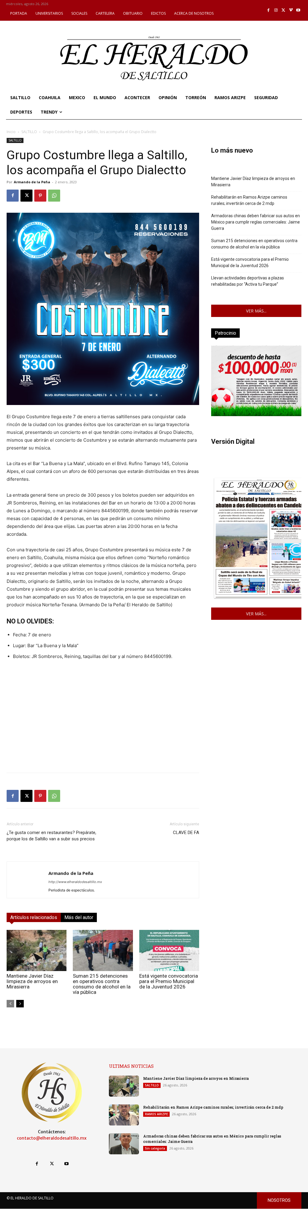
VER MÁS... (256, 311)
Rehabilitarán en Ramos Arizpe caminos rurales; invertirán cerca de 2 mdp (249, 200)
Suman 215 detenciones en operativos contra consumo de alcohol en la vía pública (102, 984)
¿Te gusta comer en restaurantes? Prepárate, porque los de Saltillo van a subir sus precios (51, 839)
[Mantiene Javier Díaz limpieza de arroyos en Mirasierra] (36, 950)
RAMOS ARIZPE (156, 1114)
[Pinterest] (40, 196)
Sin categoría (155, 1148)
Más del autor (78, 917)
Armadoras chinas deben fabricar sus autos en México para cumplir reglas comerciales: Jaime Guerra (255, 222)
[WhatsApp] (54, 196)
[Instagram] (276, 10)
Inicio (11, 131)
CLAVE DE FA (186, 832)
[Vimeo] (291, 10)
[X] (283, 10)
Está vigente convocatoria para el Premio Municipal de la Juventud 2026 (168, 981)
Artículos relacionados (33, 917)
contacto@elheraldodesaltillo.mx (52, 1138)
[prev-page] (10, 1003)
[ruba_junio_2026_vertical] (256, 414)
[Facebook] (269, 10)
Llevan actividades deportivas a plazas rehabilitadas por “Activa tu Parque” (247, 281)
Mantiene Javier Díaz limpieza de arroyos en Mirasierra (32, 981)
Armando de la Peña (32, 182)
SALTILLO (29, 131)
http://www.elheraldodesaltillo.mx (75, 882)
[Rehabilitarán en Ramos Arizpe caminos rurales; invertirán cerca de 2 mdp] (124, 1114)
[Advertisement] (103, 726)
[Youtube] (298, 10)
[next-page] (20, 1003)
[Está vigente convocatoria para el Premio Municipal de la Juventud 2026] (169, 950)
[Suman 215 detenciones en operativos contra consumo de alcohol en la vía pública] (103, 950)
